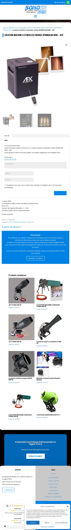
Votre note (8, 157)
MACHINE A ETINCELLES (27, 222)
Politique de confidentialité (47, 526)
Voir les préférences (61, 522)
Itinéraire (9, 490)
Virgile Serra (17, 508)
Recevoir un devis (35, 258)
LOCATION (36, 28)
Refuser (47, 522)
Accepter (33, 522)
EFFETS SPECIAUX (47, 28)
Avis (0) (6, 136)
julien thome (17, 518)
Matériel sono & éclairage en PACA (20, 28)
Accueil (5, 28)
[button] (67, 506)
